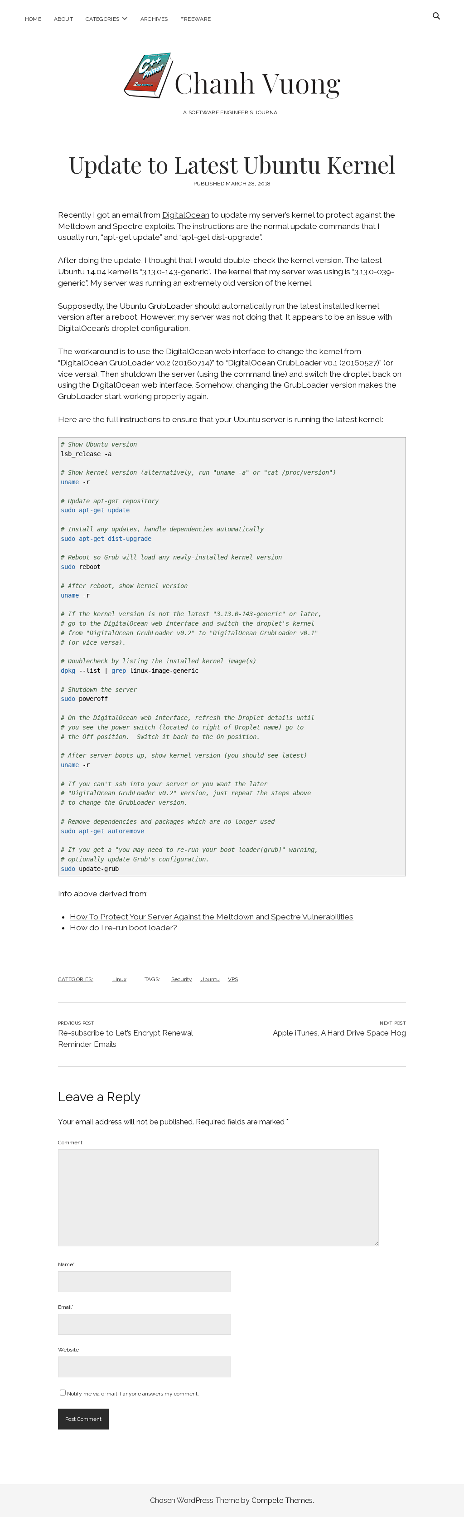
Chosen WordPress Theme (194, 1500)
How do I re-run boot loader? (123, 927)
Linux (119, 979)
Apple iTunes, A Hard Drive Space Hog (339, 1032)
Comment (70, 1142)
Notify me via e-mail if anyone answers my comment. (133, 1394)
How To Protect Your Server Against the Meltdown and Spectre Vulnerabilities (211, 916)
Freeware (195, 19)
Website (68, 1350)
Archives (154, 19)
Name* (66, 1264)
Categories (103, 19)
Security (181, 979)
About (63, 19)
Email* (65, 1307)
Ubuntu (210, 979)
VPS (233, 979)
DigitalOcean (185, 214)
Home (33, 19)
